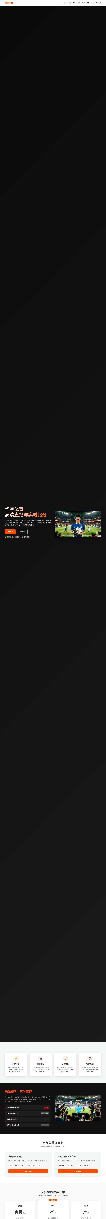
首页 (65, 3)
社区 (83, 3)
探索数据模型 (77, 1171)
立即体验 (10, 531)
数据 (74, 3)
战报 (88, 3)
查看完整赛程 (28, 1171)
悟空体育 (9, 3)
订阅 (79, 3)
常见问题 (98, 3)
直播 (70, 3)
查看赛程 (22, 531)
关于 (93, 3)
